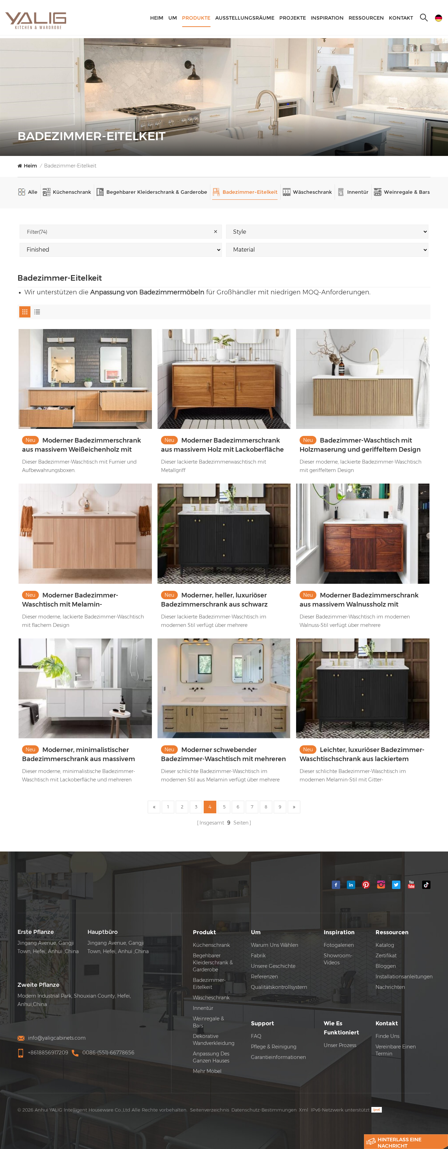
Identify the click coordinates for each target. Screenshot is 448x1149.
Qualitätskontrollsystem (279, 987)
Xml (303, 1110)
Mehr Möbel (207, 1071)
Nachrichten (390, 987)
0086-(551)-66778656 (108, 1052)
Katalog (385, 945)
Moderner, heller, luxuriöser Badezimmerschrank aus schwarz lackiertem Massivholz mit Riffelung (217, 600)
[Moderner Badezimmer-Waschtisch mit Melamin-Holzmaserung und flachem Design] (85, 533)
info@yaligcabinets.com (57, 1038)
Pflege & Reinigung (273, 1047)
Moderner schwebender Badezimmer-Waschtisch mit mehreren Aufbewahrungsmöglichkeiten (223, 755)
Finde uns (387, 1036)
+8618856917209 (48, 1052)
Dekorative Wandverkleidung (213, 1039)
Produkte (196, 18)
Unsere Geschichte (273, 966)
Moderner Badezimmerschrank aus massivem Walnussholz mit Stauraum (359, 600)
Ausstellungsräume (244, 18)
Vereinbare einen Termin (396, 1050)
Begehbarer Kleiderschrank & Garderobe (156, 192)
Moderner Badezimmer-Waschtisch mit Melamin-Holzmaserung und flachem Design (78, 600)
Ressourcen (366, 18)
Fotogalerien (339, 945)
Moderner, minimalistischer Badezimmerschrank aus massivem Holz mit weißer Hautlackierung (78, 755)
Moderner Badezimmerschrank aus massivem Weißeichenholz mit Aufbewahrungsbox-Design (81, 445)
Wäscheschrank (312, 192)
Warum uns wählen (274, 945)
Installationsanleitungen (404, 976)
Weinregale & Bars (407, 192)
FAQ (256, 1036)
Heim (156, 18)
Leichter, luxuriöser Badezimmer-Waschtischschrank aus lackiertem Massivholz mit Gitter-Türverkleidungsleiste (362, 755)
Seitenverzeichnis (209, 1110)
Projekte (292, 18)
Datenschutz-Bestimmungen (264, 1110)
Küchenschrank (72, 192)
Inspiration (327, 18)
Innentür (358, 192)
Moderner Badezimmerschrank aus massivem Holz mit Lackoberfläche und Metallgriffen (222, 445)
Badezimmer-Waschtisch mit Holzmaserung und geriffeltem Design (360, 445)
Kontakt (401, 18)
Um (172, 18)
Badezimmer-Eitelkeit (70, 166)
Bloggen (386, 966)
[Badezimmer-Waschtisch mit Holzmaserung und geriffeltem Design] (362, 379)
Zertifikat (386, 955)
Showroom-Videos (338, 959)
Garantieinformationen (278, 1057)
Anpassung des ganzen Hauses (211, 1057)
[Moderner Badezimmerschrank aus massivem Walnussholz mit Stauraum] (362, 533)
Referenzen (264, 976)
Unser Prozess (340, 1045)
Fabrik (258, 955)
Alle (32, 192)
